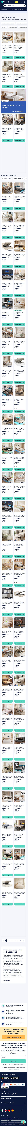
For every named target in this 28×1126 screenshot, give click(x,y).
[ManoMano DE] (9, 1110)
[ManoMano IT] (2, 1110)
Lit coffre (4, 15)
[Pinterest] (9, 1093)
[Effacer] (24, 6)
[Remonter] (22, 1110)
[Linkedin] (2, 1093)
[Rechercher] (5, 6)
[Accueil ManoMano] (7, 1)
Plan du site (17, 1118)
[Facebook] (6, 1093)
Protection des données (16, 1120)
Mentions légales (5, 1120)
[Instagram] (12, 1093)
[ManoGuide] (23, 1122)
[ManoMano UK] (6, 1110)
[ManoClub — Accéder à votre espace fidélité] (16, 1)
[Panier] (24, 1)
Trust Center (4, 1122)
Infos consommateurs (6, 1124)
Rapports (15, 1124)
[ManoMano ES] (12, 1110)
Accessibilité (22, 1124)
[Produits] (2, 5)
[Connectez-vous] (20, 1)
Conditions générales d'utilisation (16, 1122)
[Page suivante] (23, 940)
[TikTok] (16, 1093)
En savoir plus (16, 1069)
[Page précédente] (3, 940)
